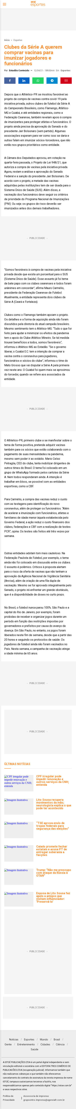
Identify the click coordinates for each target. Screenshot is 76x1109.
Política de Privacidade (9, 1098)
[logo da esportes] (38, 4)
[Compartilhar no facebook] (10, 80)
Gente (8, 1044)
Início (7, 40)
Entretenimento (26, 1044)
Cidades (45, 1044)
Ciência (60, 1044)
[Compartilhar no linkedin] (24, 80)
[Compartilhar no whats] (38, 80)
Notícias (13, 1039)
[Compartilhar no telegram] (52, 80)
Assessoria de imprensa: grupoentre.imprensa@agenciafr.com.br (44, 1098)
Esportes (18, 40)
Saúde (34, 1049)
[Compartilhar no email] (66, 80)
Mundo (44, 1039)
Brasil (57, 1039)
